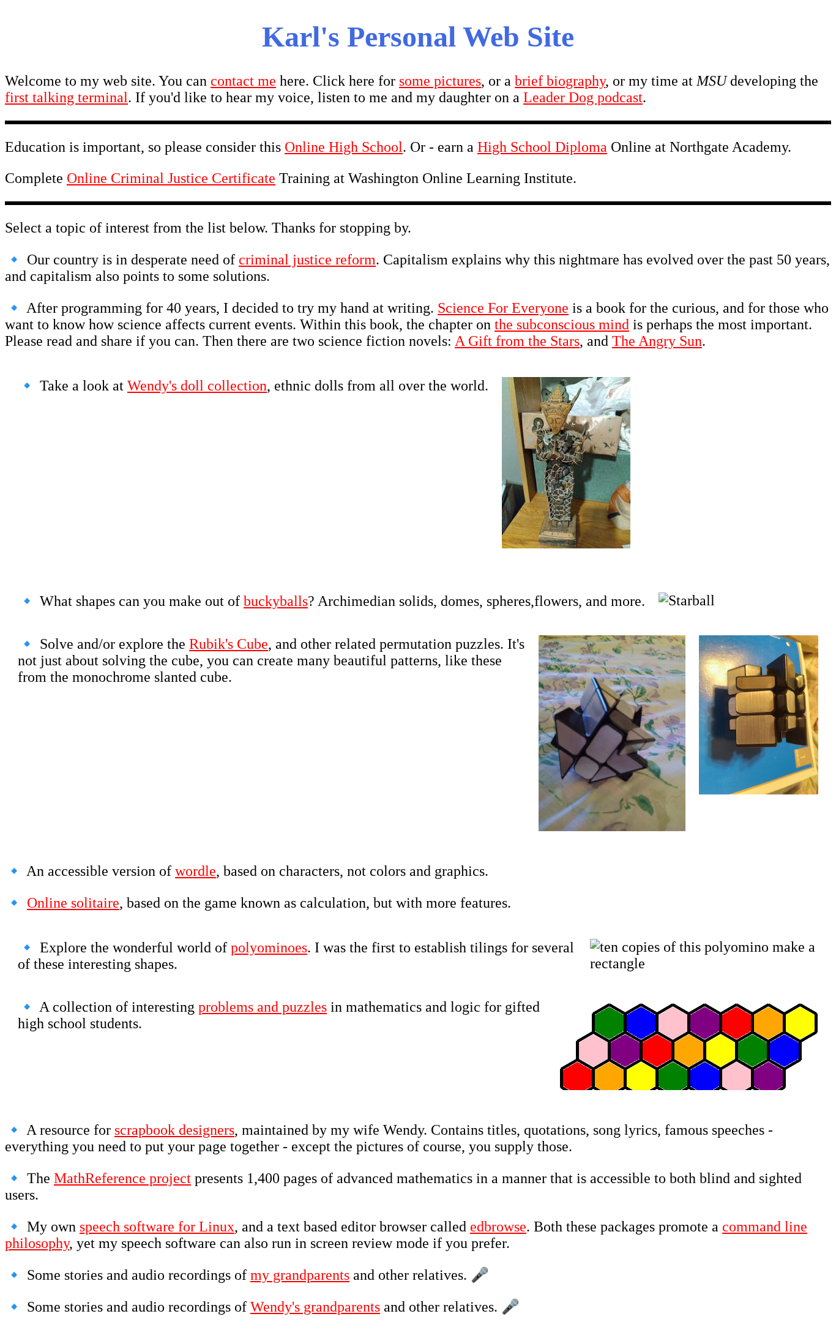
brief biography (560, 81)
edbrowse (498, 1227)
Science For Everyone (503, 308)
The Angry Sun (657, 341)
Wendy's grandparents (315, 1307)
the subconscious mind (562, 324)
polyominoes (269, 947)
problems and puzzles (262, 1007)
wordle (195, 871)
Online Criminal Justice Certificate (171, 178)
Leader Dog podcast (583, 97)
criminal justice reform (307, 259)
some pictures (440, 81)
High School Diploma (542, 147)
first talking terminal (66, 97)
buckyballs (276, 601)
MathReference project (122, 1178)
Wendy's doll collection (197, 386)
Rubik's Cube (228, 644)
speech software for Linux (157, 1227)
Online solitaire (73, 903)
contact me (243, 81)
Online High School (344, 147)
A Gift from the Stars (517, 341)
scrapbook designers (174, 1130)
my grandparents (299, 1275)
